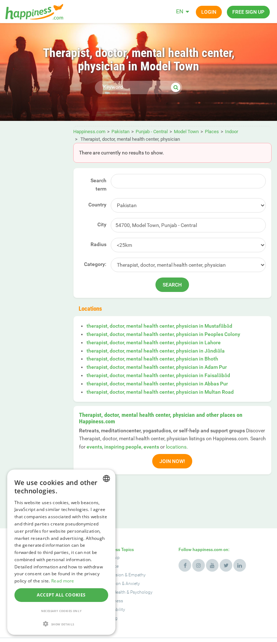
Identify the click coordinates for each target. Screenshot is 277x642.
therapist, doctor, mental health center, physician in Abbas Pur (157, 383)
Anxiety (133, 583)
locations (176, 447)
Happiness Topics (116, 549)
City (101, 224)
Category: (95, 264)
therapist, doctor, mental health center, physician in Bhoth (152, 359)
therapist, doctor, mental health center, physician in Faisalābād (158, 375)
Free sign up (248, 12)
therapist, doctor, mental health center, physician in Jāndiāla (156, 351)
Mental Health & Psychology (126, 592)
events (94, 447)
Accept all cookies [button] (61, 595)
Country (97, 205)
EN (179, 11)
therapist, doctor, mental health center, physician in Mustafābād (159, 326)
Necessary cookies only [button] (61, 611)
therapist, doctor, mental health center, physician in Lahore (154, 342)
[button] (61, 624)
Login (208, 12)
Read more (62, 581)
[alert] (61, 552)
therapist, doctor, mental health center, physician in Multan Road (160, 392)
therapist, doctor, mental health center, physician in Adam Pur (157, 367)
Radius (98, 244)
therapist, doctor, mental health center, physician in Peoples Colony (163, 334)
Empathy (137, 574)
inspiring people (122, 447)
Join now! (172, 461)
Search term (98, 185)
